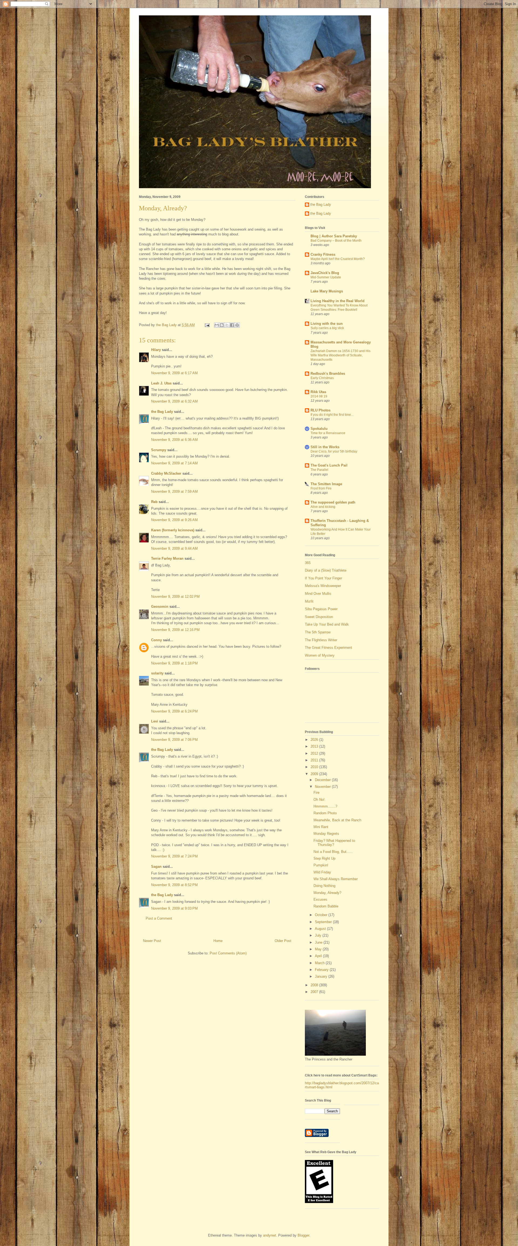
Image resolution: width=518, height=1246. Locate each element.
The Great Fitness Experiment (328, 648)
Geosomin (159, 607)
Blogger (303, 1235)
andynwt (269, 1235)
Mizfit (309, 601)
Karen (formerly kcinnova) (172, 530)
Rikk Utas (318, 392)
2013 (315, 746)
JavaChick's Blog (325, 273)
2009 (315, 774)
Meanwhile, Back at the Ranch (337, 820)
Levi (154, 721)
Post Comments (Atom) (228, 953)
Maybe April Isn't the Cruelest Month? (338, 259)
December (323, 780)
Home (218, 941)
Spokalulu (319, 429)
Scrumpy (158, 450)
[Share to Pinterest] (237, 325)
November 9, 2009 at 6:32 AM (174, 401)
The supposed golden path (333, 502)
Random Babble (325, 906)
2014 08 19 (319, 396)
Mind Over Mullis (318, 594)
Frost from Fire (321, 488)
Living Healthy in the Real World (337, 301)
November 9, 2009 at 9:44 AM (174, 548)
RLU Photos (320, 410)
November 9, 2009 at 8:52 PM (174, 885)
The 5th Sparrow (317, 632)
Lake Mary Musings (327, 291)
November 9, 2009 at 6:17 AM (174, 373)
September (324, 922)
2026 (315, 740)
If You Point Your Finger (323, 578)
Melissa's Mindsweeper (323, 586)
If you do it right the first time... (332, 415)
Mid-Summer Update (326, 277)
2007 (315, 992)
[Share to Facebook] (232, 325)
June (319, 942)
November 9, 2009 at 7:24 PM (174, 856)
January (321, 976)
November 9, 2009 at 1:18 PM (174, 663)
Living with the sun (327, 324)
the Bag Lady (162, 412)
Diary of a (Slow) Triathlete (325, 570)
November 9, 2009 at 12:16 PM (175, 630)
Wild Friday (322, 872)
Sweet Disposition (319, 617)
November (323, 787)
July (318, 935)
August (321, 929)
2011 (315, 760)
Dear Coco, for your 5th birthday (334, 451)
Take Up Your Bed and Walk (327, 624)
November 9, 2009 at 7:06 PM (174, 740)
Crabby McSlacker (166, 473)
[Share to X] (227, 325)
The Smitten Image (326, 484)
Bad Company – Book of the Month (336, 240)
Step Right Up (324, 858)
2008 (315, 985)
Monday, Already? (327, 893)
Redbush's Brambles (328, 374)
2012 (315, 753)
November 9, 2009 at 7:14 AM (174, 463)
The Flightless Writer (321, 640)
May (319, 949)
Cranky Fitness (323, 254)
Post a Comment (159, 918)
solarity (157, 673)
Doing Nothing (324, 886)
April (319, 956)
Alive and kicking (323, 507)
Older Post (283, 941)
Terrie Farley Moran (167, 558)
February (322, 970)
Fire (316, 793)
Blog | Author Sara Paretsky (334, 236)
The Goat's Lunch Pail (329, 465)
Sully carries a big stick (327, 328)
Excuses (320, 899)
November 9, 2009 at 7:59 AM (174, 491)
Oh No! (319, 800)
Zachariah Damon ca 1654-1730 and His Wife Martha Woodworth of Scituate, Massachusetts (340, 355)
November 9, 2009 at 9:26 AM (174, 520)
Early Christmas (322, 378)
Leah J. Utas (161, 383)
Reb (154, 502)
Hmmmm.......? (325, 806)
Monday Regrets (326, 834)
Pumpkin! (320, 865)
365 (308, 563)
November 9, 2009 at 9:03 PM (174, 908)
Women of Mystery (320, 655)
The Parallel (319, 470)
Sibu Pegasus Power (321, 609)
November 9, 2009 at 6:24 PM (174, 711)
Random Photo (325, 813)
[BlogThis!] (221, 325)
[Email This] (216, 325)
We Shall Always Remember (335, 879)
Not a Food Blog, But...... (333, 852)
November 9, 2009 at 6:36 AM (174, 440)
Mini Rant (320, 827)
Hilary (156, 350)
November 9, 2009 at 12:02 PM (175, 597)
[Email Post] (207, 325)
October (321, 915)
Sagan (156, 867)
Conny (156, 640)
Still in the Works (325, 447)
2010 (315, 767)
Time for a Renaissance (328, 433)
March (320, 963)
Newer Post (152, 941)
